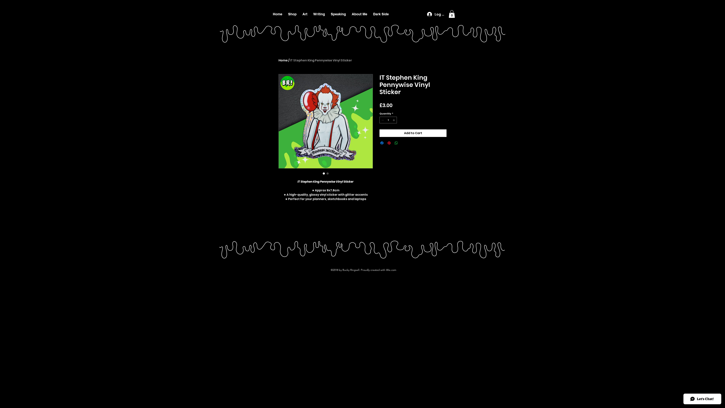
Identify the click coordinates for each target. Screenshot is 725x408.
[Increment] (394, 120)
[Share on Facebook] (382, 143)
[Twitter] (702, 4)
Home (283, 60)
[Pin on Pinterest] (389, 143)
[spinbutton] (388, 120)
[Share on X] (403, 143)
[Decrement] (382, 120)
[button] (319, 14)
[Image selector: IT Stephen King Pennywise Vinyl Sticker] (324, 173)
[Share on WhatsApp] (396, 143)
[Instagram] (708, 4)
